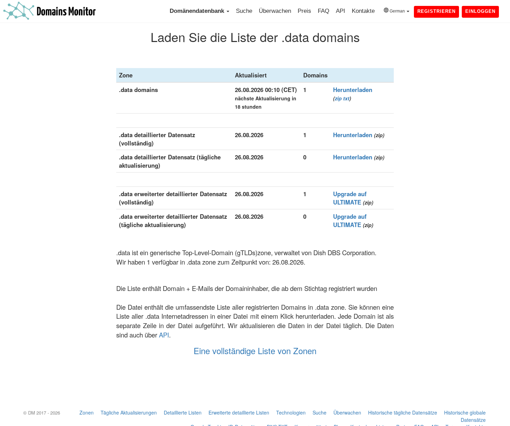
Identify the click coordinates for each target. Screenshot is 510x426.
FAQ (323, 11)
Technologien (291, 412)
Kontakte (363, 11)
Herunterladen (352, 89)
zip (338, 98)
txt (346, 98)
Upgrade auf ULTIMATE (350, 198)
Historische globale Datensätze (465, 416)
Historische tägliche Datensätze (402, 412)
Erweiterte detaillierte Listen (239, 412)
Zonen (86, 412)
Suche (244, 11)
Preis (304, 11)
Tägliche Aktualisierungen (129, 412)
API (340, 11)
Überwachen (275, 11)
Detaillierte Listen (183, 412)
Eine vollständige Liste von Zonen (255, 350)
